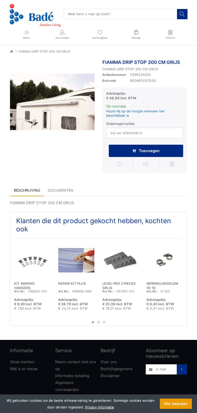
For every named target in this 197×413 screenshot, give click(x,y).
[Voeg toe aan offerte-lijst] (172, 164)
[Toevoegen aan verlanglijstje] (120, 164)
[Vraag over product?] (146, 164)
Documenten (60, 190)
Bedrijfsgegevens (117, 368)
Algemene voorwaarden (67, 386)
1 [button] (93, 322)
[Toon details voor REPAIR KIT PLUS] (76, 260)
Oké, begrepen (176, 403)
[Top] (11, 51)
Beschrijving (27, 190)
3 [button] (104, 322)
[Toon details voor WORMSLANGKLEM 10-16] (164, 260)
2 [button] (98, 322)
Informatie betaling (72, 375)
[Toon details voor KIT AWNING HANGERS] (32, 260)
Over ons (109, 361)
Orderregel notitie (120, 124)
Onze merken (22, 361)
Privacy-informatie (99, 407)
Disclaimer (110, 375)
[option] (52, 102)
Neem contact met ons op (75, 365)
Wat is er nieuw (24, 368)
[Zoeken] (182, 14)
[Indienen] (182, 369)
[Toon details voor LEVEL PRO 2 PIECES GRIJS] (120, 260)
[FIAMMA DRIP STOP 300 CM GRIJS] (52, 102)
